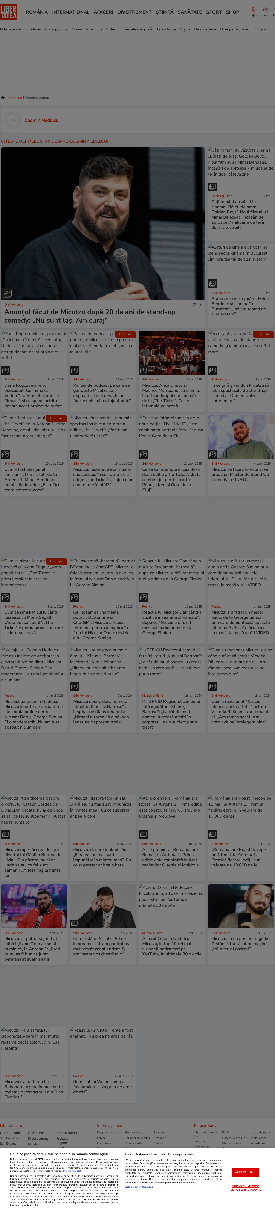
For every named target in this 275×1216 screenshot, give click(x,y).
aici (22, 1193)
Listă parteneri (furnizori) (139, 1187)
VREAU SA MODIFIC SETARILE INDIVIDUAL (246, 1188)
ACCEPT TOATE (245, 1172)
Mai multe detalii (72, 1170)
